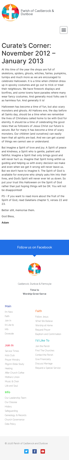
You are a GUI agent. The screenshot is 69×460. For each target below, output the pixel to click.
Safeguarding (11, 411)
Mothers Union (12, 377)
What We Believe (44, 321)
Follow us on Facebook (34, 247)
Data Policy (10, 424)
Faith (7, 316)
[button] (63, 30)
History (8, 406)
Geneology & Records (15, 415)
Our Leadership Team (15, 398)
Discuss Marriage (43, 363)
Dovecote (9, 333)
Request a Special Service (47, 368)
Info (6, 329)
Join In (8, 320)
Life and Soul (11, 385)
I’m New (9, 312)
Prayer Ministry (12, 359)
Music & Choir (12, 381)
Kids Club (10, 355)
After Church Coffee (14, 372)
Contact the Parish (44, 355)
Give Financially (43, 359)
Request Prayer (42, 329)
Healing (9, 368)
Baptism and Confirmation (48, 334)
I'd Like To (42, 340)
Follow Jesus (41, 316)
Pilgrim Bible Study (14, 364)
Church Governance (14, 419)
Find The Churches (44, 350)
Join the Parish (42, 346)
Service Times (12, 351)
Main (8, 306)
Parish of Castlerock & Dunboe (37, 12)
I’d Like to (9, 325)
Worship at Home (44, 325)
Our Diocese (11, 402)
